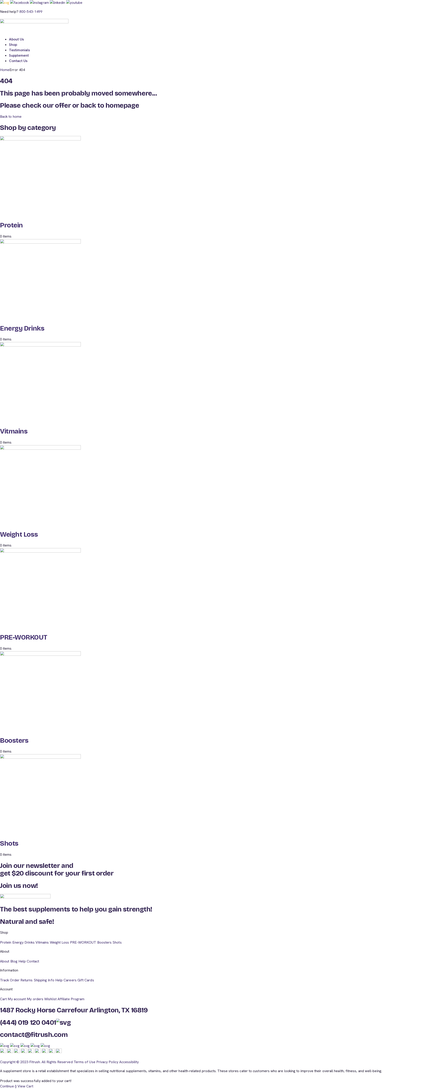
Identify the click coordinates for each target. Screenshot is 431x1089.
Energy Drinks (22, 328)
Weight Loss (19, 534)
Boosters (14, 740)
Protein (11, 225)
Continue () (8, 1086)
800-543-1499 (30, 11)
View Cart (25, 1086)
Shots (9, 843)
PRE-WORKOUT (23, 637)
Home (4, 69)
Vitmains (13, 431)
